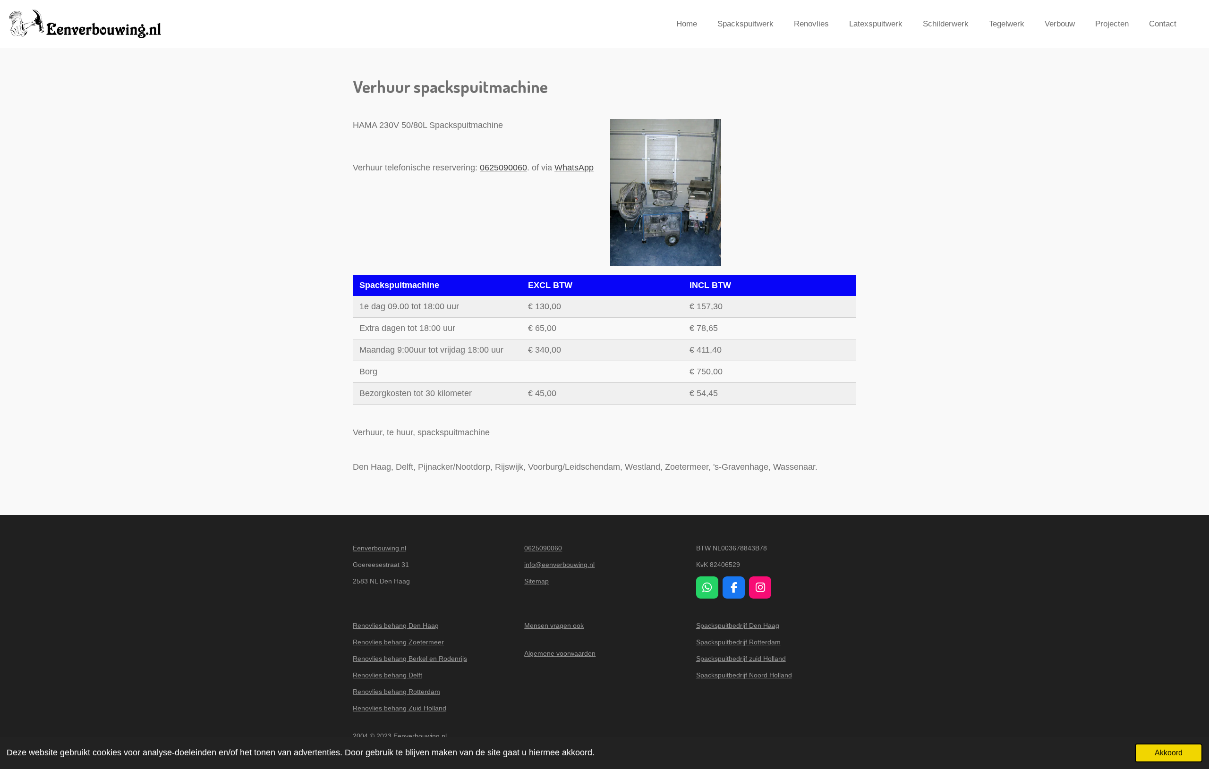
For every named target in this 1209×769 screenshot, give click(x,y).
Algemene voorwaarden (560, 653)
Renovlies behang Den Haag (396, 625)
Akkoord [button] (1169, 752)
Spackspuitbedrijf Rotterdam (738, 642)
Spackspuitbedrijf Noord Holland (744, 675)
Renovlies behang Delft (387, 675)
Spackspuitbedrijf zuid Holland (741, 658)
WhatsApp (574, 167)
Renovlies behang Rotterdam (396, 691)
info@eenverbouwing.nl (559, 564)
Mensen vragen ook (554, 625)
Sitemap (536, 581)
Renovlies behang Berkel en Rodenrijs (410, 658)
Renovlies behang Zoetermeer (398, 642)
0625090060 (503, 167)
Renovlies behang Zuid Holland (399, 708)
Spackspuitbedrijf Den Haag (737, 625)
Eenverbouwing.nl (379, 548)
